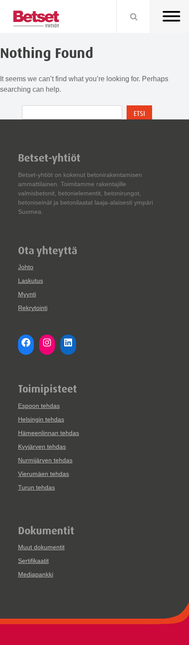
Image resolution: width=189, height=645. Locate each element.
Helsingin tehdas (41, 419)
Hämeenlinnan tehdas (48, 432)
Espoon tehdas (39, 405)
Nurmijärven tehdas (45, 460)
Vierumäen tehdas (43, 473)
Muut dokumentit (41, 547)
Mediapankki (35, 574)
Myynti (27, 294)
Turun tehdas (36, 487)
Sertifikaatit (33, 560)
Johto (25, 266)
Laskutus (30, 280)
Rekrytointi (32, 307)
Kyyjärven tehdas (42, 446)
